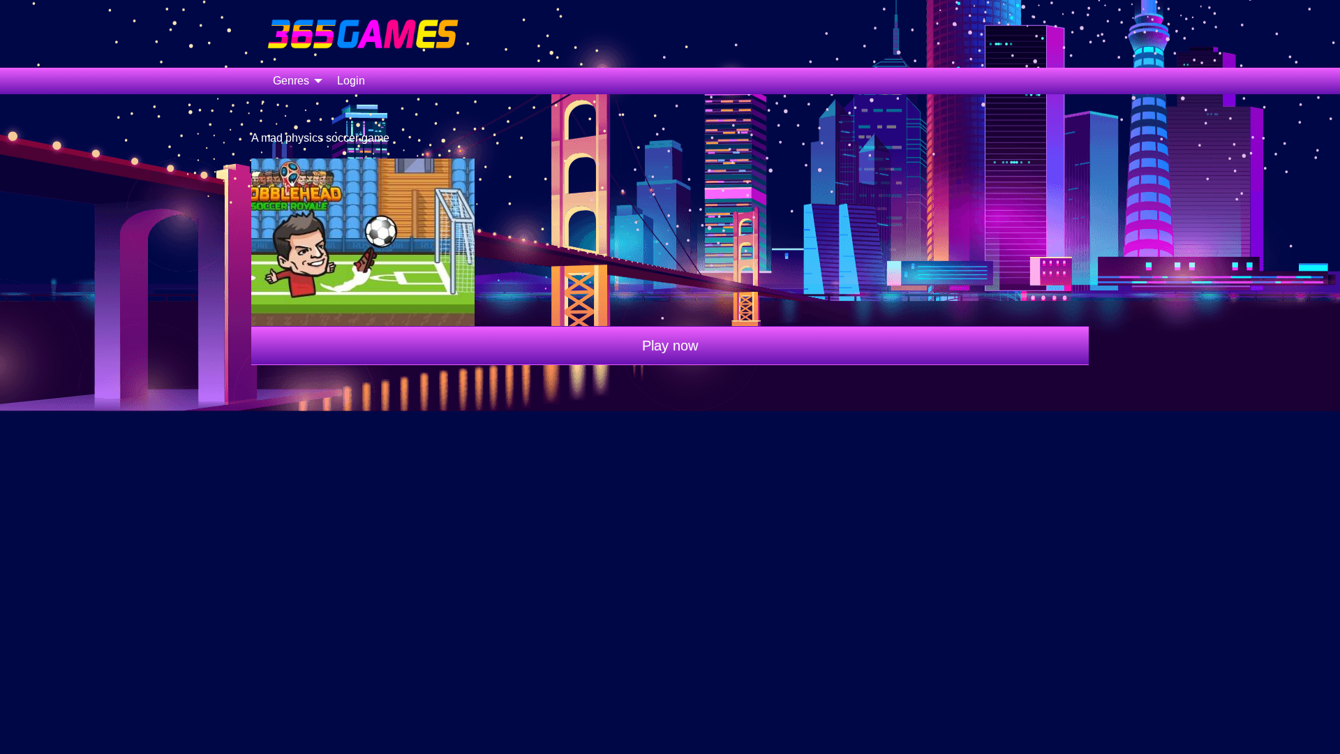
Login (351, 81)
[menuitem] (294, 81)
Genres (291, 81)
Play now (670, 345)
